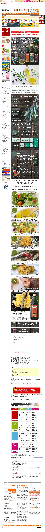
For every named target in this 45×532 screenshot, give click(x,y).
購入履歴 (38, 12)
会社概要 (24, 12)
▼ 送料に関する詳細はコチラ (12, 500)
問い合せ (33, 12)
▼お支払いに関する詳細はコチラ (12, 509)
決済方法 (27, 12)
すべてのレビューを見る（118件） (38, 457)
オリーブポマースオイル (16, 29)
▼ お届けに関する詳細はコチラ (24, 499)
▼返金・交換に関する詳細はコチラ (12, 522)
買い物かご (30, 12)
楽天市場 (35, 12)
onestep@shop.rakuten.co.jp (32, 506)
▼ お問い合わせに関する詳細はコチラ (35, 500)
